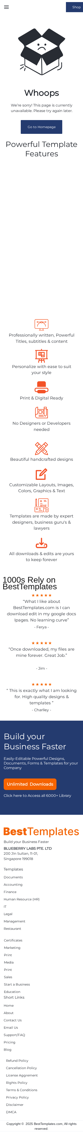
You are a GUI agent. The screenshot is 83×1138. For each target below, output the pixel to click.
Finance (10, 892)
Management (14, 921)
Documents (13, 877)
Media (9, 962)
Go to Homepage (42, 127)
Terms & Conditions (21, 1090)
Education (12, 992)
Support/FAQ (14, 1035)
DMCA (11, 1112)
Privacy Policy (17, 1097)
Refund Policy (17, 1061)
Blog (8, 1050)
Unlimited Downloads (30, 784)
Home (9, 1006)
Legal (8, 914)
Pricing (9, 1042)
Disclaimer (15, 1105)
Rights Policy (16, 1083)
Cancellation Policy (21, 1068)
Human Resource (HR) (22, 899)
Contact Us (13, 1020)
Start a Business (17, 984)
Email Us (11, 1028)
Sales (8, 977)
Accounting (13, 885)
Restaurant (12, 929)
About (9, 1013)
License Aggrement (22, 1075)
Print (8, 955)
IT (5, 907)
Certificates (13, 940)
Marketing (12, 948)
